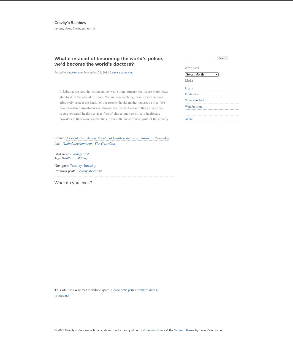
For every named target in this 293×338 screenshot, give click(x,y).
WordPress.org (194, 106)
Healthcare (69, 158)
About (189, 119)
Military (82, 158)
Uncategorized (79, 154)
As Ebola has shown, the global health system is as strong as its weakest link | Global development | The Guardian (112, 140)
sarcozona (73, 72)
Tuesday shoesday (83, 165)
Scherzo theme (184, 330)
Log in (189, 88)
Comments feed (194, 100)
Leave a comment (121, 72)
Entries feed (192, 94)
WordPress (158, 330)
